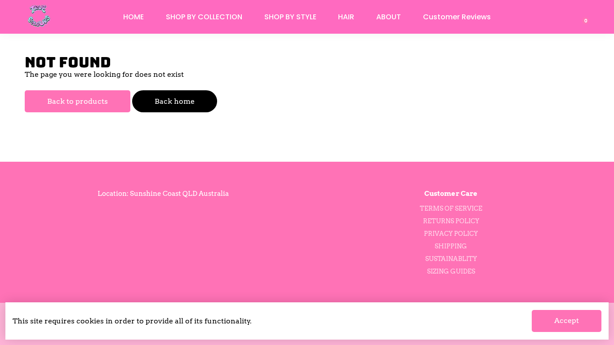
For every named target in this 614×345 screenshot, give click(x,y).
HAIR (346, 17)
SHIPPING (451, 246)
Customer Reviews (457, 17)
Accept (566, 320)
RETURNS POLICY (451, 221)
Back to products (77, 101)
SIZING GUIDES (451, 271)
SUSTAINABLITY (451, 258)
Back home (175, 101)
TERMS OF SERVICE (451, 208)
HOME (133, 17)
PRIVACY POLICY (451, 233)
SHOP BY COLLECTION (204, 17)
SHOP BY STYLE (290, 17)
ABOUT (388, 17)
